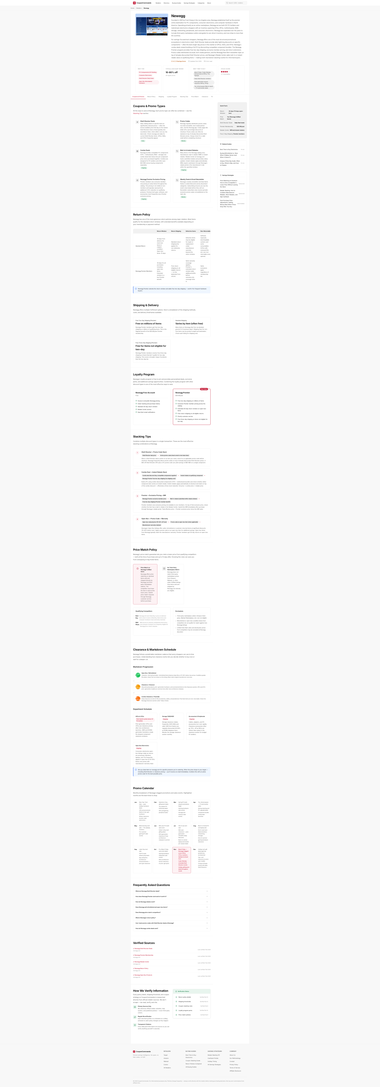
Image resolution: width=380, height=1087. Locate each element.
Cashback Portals (213, 1058)
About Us (232, 1055)
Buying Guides (176, 3)
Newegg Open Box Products (143, 975)
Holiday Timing (212, 1061)
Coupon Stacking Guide (193, 1060)
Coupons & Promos (138, 96)
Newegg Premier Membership (144, 955)
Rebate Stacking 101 (214, 1055)
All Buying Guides (191, 1067)
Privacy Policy (234, 1064)
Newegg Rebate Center (142, 962)
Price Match (195, 96)
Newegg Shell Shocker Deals (143, 948)
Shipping (161, 96)
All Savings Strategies (214, 1064)
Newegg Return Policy (141, 968)
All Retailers (167, 1067)
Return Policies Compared (194, 1064)
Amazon (166, 1058)
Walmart (166, 1061)
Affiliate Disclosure (235, 1071)
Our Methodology (235, 1058)
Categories (201, 3)
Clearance (205, 96)
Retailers (158, 3)
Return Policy (151, 96)
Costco (166, 1064)
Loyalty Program (172, 96)
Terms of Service (235, 1067)
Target (166, 1055)
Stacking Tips (184, 96)
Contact (232, 1061)
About (209, 3)
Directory (166, 3)
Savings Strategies (189, 3)
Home (132, 8)
